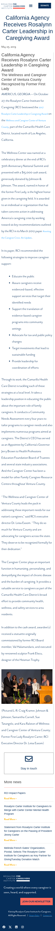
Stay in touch (29, 768)
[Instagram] (22, 927)
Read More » (10, 798)
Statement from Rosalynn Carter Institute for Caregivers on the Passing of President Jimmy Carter (28, 831)
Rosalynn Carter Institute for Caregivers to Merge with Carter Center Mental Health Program (27, 810)
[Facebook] (3, 927)
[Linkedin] (16, 927)
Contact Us (47, 915)
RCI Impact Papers (15, 793)
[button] (31, 5)
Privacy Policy (34, 915)
